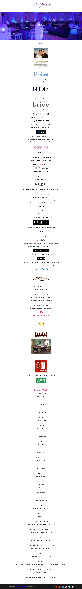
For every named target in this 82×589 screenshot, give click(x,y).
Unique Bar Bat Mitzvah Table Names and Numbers (41, 535)
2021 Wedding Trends (41, 176)
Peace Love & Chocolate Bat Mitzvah (41, 473)
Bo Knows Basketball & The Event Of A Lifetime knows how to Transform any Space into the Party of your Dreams (41, 564)
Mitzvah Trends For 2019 (41, 527)
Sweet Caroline (41, 401)
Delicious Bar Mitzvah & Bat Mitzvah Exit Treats (41, 532)
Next (53, 347)
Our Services (31, 10)
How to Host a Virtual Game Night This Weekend (41, 254)
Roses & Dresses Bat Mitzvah (41, 516)
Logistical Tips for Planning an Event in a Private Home (41, 139)
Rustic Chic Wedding (41, 79)
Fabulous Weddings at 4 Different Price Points (41, 157)
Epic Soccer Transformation (41, 433)
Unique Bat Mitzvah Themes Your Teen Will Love (41, 124)
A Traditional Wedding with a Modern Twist (41, 117)
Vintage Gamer (41, 441)
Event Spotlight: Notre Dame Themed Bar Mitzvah (41, 300)
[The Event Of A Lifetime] (41, 0)
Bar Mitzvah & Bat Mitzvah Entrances (41, 543)
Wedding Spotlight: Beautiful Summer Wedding (41, 302)
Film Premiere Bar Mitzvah (41, 481)
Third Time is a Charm (41, 436)
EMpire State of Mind (41, 396)
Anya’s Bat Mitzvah (41, 460)
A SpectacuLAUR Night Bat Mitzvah (41, 503)
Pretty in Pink (41, 417)
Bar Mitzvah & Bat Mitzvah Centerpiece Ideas (41, 551)
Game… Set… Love (41, 407)
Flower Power (41, 447)
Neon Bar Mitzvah (41, 497)
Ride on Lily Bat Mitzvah (40, 505)
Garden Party (41, 449)
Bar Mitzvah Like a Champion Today (41, 431)
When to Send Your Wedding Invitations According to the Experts (41, 262)
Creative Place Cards (41, 553)
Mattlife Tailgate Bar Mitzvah (41, 513)
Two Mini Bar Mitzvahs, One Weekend (41, 575)
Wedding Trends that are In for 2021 (41, 194)
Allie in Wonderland (41, 455)
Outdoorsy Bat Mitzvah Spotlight (41, 294)
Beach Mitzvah (41, 444)
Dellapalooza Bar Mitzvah (41, 484)
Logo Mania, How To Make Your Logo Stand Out (41, 569)
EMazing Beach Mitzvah (41, 487)
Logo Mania (41, 561)
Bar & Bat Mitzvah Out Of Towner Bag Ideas (41, 540)
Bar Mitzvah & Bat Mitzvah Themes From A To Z (41, 548)
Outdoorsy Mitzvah (41, 452)
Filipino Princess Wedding (41, 98)
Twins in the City (41, 428)
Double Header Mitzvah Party (41, 284)
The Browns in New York (41, 412)
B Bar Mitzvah (41, 465)
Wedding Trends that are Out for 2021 (41, 197)
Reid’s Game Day (41, 399)
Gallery (50, 10)
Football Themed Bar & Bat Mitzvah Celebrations (41, 529)
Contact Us (64, 10)
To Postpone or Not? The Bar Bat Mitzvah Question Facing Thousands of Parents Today (41, 567)
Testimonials (41, 10)
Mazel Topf (41, 439)
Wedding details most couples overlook (41, 174)
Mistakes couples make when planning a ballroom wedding (41, 200)
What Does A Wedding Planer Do (41, 236)
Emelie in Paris (41, 409)
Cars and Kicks (41, 415)
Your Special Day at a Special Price (41, 154)
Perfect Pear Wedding (41, 109)
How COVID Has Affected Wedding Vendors (41, 217)
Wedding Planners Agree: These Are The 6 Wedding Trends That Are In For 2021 (41, 189)
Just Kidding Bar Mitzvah (41, 500)
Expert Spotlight (41, 318)
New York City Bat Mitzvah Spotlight (41, 305)
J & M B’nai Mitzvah (41, 492)
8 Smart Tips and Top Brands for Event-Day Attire (41, 136)
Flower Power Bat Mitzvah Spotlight (41, 292)
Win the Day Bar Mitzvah (41, 479)
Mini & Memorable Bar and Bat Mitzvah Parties (41, 127)
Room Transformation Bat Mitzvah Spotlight (41, 297)
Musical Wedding (41, 81)
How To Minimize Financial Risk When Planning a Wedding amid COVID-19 (41, 386)
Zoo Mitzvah (41, 423)
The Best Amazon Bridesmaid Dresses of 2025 (41, 96)
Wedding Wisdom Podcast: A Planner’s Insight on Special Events (41, 375)
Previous (29, 347)
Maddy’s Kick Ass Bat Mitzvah (41, 511)
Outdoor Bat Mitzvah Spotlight (41, 286)
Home (16, 10)
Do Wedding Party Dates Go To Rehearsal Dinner (41, 243)
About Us (23, 10)
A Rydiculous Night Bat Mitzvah (41, 521)
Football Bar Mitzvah (41, 495)
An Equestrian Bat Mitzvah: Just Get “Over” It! (41, 556)
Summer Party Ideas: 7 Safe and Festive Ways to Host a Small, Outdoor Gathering (41, 141)
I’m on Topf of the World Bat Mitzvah (41, 508)
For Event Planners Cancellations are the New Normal (41, 329)
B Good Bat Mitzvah (41, 463)
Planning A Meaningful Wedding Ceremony (41, 160)
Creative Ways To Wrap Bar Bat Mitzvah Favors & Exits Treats (41, 524)
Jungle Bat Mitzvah (41, 519)
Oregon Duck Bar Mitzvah (41, 476)
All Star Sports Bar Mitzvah (41, 457)
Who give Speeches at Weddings (41, 246)
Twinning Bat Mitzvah (41, 471)
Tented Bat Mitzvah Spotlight (41, 289)
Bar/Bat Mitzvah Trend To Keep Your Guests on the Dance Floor (41, 545)
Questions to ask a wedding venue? (41, 171)
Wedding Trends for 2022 (41, 179)
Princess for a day (41, 152)
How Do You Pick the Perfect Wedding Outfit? (41, 227)
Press (56, 10)
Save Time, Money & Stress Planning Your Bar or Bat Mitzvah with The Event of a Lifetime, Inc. (41, 559)
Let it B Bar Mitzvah (41, 468)
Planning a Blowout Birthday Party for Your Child (41, 272)
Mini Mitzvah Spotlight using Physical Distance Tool (41, 308)
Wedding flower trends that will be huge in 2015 (41, 202)
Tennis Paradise (41, 404)
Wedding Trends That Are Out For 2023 (41, 192)
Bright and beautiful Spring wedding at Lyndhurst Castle (41, 210)
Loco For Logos (41, 537)
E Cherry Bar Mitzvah (41, 489)
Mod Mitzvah (41, 425)
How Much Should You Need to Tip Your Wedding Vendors (41, 265)
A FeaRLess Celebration (41, 420)
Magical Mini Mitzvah (41, 572)
